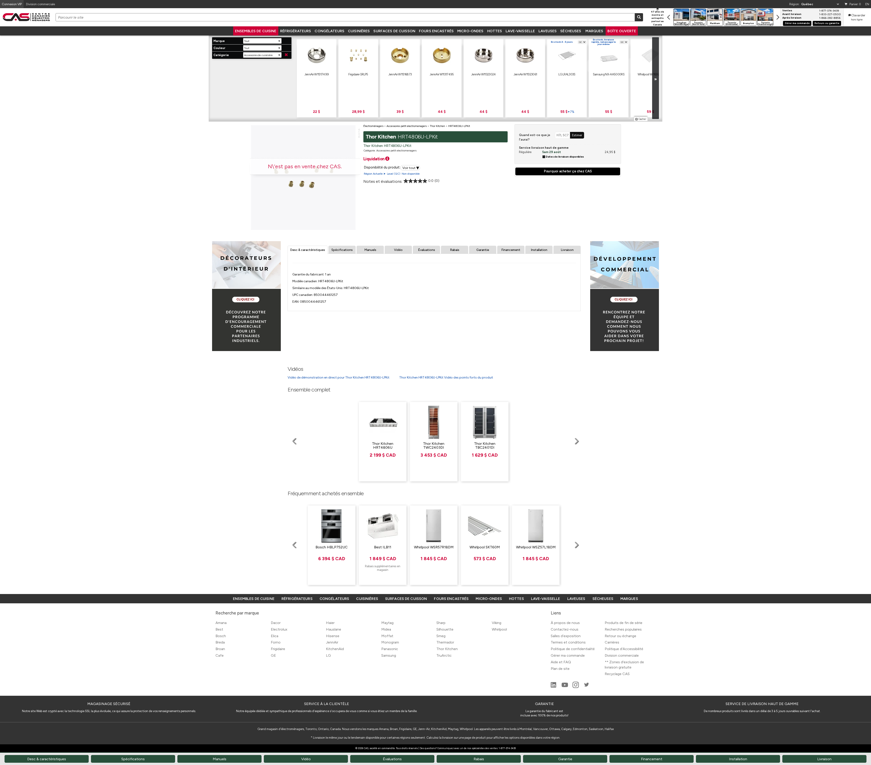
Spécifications (342, 250)
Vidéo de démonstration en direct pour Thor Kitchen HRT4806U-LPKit (338, 377)
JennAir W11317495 (442, 74)
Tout (246, 41)
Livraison (567, 250)
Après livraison (791, 18)
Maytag (387, 623)
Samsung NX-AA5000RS (608, 74)
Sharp (440, 623)
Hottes (494, 31)
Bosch (220, 636)
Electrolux (279, 629)
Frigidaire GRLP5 (358, 74)
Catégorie (221, 55)
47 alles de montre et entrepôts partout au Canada (657, 18)
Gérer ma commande (797, 23)
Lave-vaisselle (520, 31)
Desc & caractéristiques (307, 250)
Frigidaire (278, 649)
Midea (386, 629)
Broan (220, 649)
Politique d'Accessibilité (624, 649)
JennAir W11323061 (525, 74)
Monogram (390, 642)
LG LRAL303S (566, 74)
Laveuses (547, 31)
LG (328, 655)
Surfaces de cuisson (394, 31)
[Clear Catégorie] (286, 55)
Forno (276, 642)
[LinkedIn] (554, 687)
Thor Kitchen (447, 649)
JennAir (332, 642)
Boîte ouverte (621, 31)
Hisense (332, 636)
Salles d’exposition (566, 636)
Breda (220, 642)
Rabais (454, 250)
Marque (219, 41)
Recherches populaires (623, 629)
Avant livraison (791, 14)
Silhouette (444, 629)
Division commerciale (622, 655)
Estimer (577, 135)
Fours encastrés (436, 31)
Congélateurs (329, 31)
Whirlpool (499, 629)
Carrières (612, 642)
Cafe (219, 655)
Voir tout (410, 168)
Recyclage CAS (617, 674)
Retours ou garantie (827, 23)
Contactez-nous (564, 629)
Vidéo (398, 250)
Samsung (388, 655)
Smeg (440, 636)
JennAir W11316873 (400, 74)
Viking (496, 623)
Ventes (787, 10)
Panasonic (389, 649)
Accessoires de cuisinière (258, 55)
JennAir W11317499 (316, 74)
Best (219, 629)
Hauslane (333, 629)
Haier (330, 623)
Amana (221, 623)
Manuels (370, 250)
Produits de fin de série (623, 623)
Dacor (276, 623)
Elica (274, 636)
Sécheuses (570, 31)
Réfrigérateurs (295, 31)
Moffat (387, 636)
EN (867, 4)
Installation (539, 250)
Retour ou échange (620, 636)
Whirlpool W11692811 (650, 74)
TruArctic (444, 655)
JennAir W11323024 (483, 74)
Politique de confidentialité (573, 649)
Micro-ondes (470, 31)
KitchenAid (335, 649)
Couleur (219, 48)
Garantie (482, 250)
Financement (510, 250)
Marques (594, 31)
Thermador (445, 642)
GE (273, 655)
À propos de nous (565, 623)
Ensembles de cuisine (255, 31)
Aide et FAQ (561, 662)
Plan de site (560, 668)
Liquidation (374, 158)
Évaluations (426, 250)
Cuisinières (359, 31)
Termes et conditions (568, 642)
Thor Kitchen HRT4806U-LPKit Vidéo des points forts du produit (446, 377)
